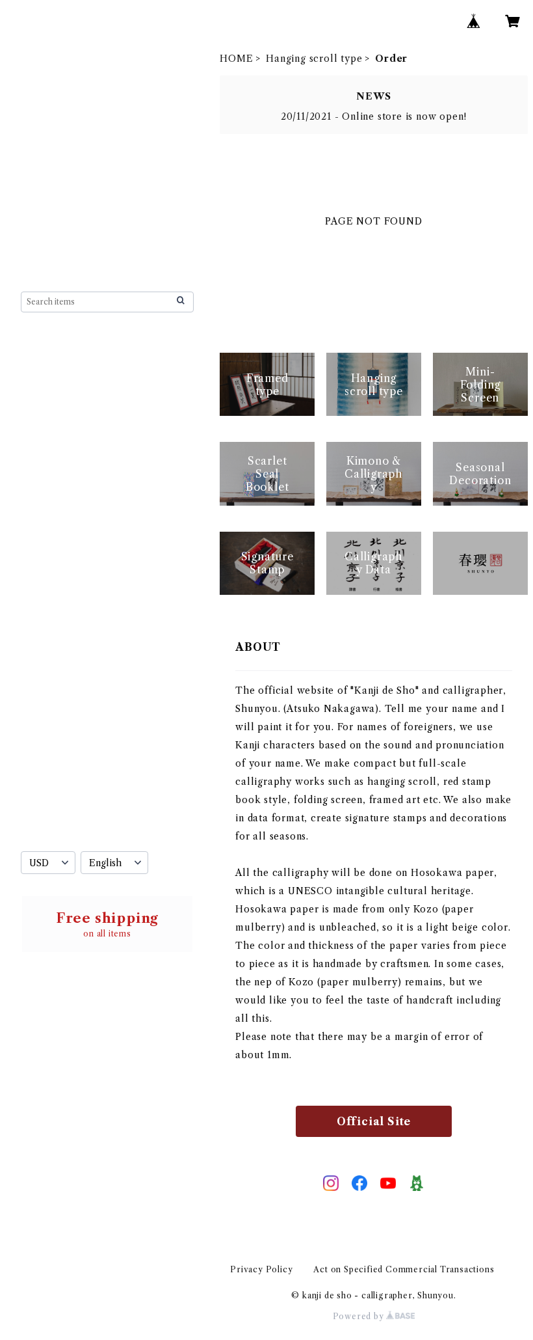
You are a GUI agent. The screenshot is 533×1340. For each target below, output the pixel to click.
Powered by (360, 1316)
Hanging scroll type (314, 58)
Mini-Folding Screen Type (94, 562)
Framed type (62, 424)
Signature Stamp (71, 768)
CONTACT (49, 821)
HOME (236, 58)
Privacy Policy (261, 1269)
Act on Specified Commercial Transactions (403, 1269)
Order (56, 468)
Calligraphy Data (73, 793)
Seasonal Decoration (81, 743)
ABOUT (41, 371)
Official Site (374, 1121)
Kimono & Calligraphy (86, 718)
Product (61, 446)
